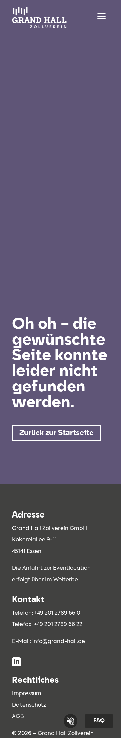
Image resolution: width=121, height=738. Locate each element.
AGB (18, 716)
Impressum (26, 694)
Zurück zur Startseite (56, 433)
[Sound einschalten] (70, 721)
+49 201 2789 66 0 (57, 613)
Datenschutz (29, 705)
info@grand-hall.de (58, 641)
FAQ (99, 721)
